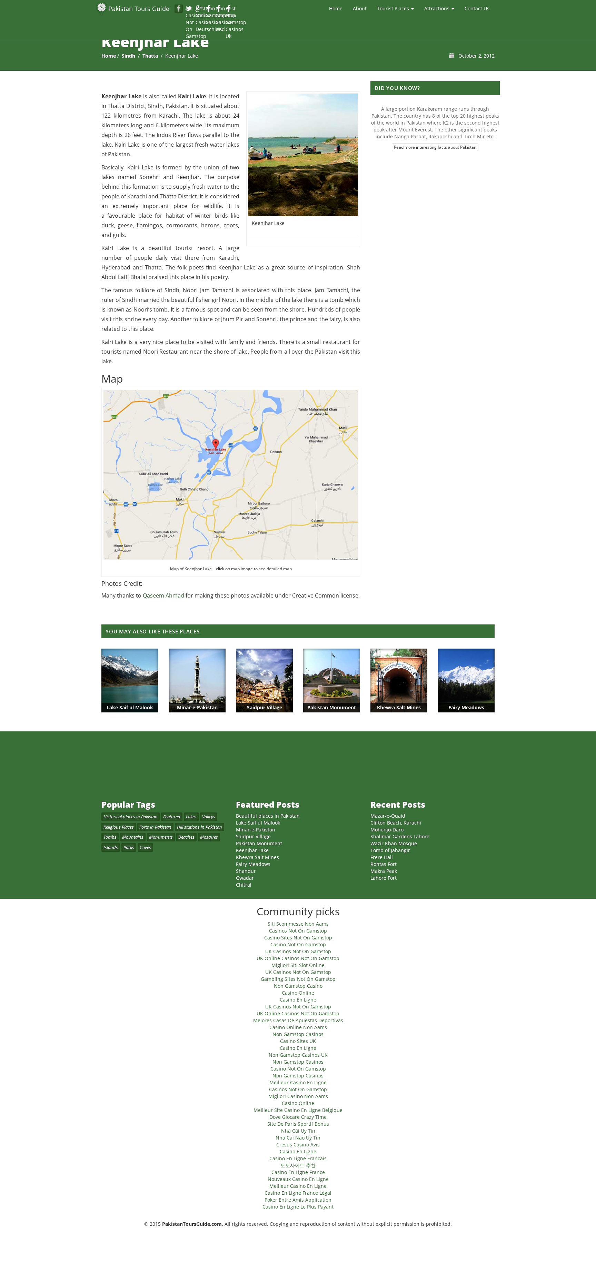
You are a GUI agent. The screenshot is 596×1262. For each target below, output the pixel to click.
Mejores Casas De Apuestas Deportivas (298, 1020)
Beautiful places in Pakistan (268, 815)
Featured (171, 817)
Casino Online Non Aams (298, 1027)
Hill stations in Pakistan (199, 827)
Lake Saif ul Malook (258, 822)
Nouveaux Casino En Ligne (298, 1179)
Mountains (132, 837)
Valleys (208, 817)
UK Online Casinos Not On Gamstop (298, 958)
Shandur (246, 871)
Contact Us (477, 8)
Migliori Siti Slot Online (298, 965)
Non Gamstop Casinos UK (219, 9)
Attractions (437, 8)
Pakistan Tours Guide (138, 8)
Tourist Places (393, 8)
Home (335, 8)
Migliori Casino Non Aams (298, 1096)
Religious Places (118, 827)
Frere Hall (381, 857)
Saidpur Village (253, 836)
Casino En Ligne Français (298, 1158)
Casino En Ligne (298, 999)
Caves (145, 847)
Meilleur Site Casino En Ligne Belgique (298, 1110)
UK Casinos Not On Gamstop (189, 9)
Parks (128, 847)
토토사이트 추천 (298, 1165)
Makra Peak (383, 871)
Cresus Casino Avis (298, 1144)
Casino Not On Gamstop (298, 944)
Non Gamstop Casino (209, 9)
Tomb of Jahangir (390, 850)
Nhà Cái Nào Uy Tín (298, 1137)
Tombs (110, 837)
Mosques (209, 837)
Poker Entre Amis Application (298, 1199)
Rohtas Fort (383, 864)
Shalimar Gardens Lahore (399, 836)
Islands (110, 847)
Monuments (161, 837)
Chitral (243, 884)
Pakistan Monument (259, 843)
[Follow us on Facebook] (179, 8)
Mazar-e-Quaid (387, 815)
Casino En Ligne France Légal (298, 1193)
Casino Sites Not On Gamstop (298, 937)
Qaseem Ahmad (163, 595)
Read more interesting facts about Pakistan (435, 147)
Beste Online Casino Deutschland (199, 9)
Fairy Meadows (253, 864)
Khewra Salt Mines (257, 857)
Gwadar (245, 878)
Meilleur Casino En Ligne (298, 1082)
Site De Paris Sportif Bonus (298, 1124)
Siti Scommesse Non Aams (298, 923)
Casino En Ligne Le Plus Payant (298, 1206)
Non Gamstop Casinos (298, 1034)
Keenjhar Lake (252, 850)
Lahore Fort (383, 878)
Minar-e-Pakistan (255, 829)
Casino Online (298, 992)
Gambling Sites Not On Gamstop (298, 979)
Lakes (191, 817)
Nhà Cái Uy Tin (298, 1130)
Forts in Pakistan (155, 827)
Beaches (186, 837)
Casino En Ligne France (298, 1172)
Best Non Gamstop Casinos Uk (229, 9)
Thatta (150, 55)
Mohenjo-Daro (387, 829)
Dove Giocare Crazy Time (298, 1117)
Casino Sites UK (298, 1041)
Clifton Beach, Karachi (395, 822)
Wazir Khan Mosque (393, 843)
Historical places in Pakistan (130, 817)
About (360, 8)
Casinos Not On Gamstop (298, 930)
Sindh (128, 55)
